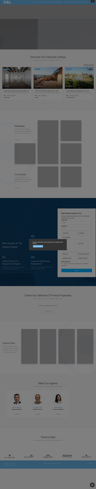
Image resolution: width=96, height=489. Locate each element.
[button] (92, 485)
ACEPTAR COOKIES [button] (38, 246)
